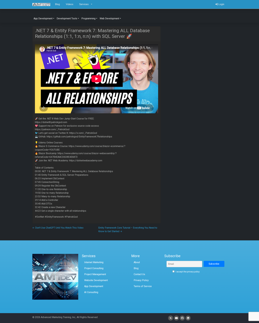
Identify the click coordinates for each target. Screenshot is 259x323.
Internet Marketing (93, 262)
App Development (93, 286)
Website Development (96, 280)
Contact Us (139, 274)
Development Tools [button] (67, 18)
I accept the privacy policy (187, 271)
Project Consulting (93, 268)
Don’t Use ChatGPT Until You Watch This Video (57, 227)
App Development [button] (43, 18)
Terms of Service (143, 286)
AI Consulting (91, 292)
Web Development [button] (109, 18)
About (137, 262)
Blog (136, 268)
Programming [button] (88, 18)
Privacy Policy (141, 280)
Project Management (95, 274)
